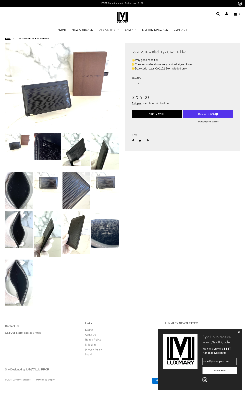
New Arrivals (82, 29)
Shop (129, 29)
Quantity (136, 78)
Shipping (137, 103)
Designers (107, 29)
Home (62, 29)
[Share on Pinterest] (147, 140)
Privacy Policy (93, 349)
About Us (90, 334)
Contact (180, 29)
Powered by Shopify (45, 380)
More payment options (208, 122)
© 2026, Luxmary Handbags (17, 380)
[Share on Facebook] (134, 140)
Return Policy (93, 339)
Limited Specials (155, 29)
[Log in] (226, 13)
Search (89, 329)
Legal (88, 354)
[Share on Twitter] (140, 140)
